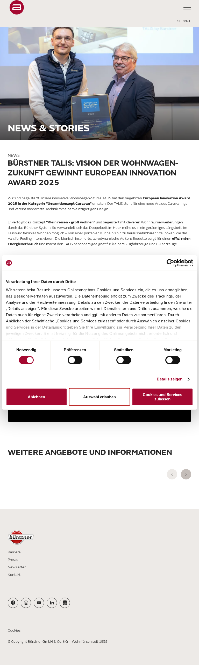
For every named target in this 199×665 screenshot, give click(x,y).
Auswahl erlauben (99, 397)
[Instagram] (26, 602)
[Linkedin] (52, 602)
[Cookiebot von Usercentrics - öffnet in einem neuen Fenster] (170, 263)
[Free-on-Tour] (65, 602)
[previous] (172, 474)
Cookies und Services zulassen (162, 397)
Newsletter (17, 567)
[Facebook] (13, 602)
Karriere (14, 552)
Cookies (14, 630)
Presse (13, 559)
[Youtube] (39, 602)
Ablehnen (36, 397)
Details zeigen (169, 379)
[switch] (75, 360)
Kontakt (14, 574)
